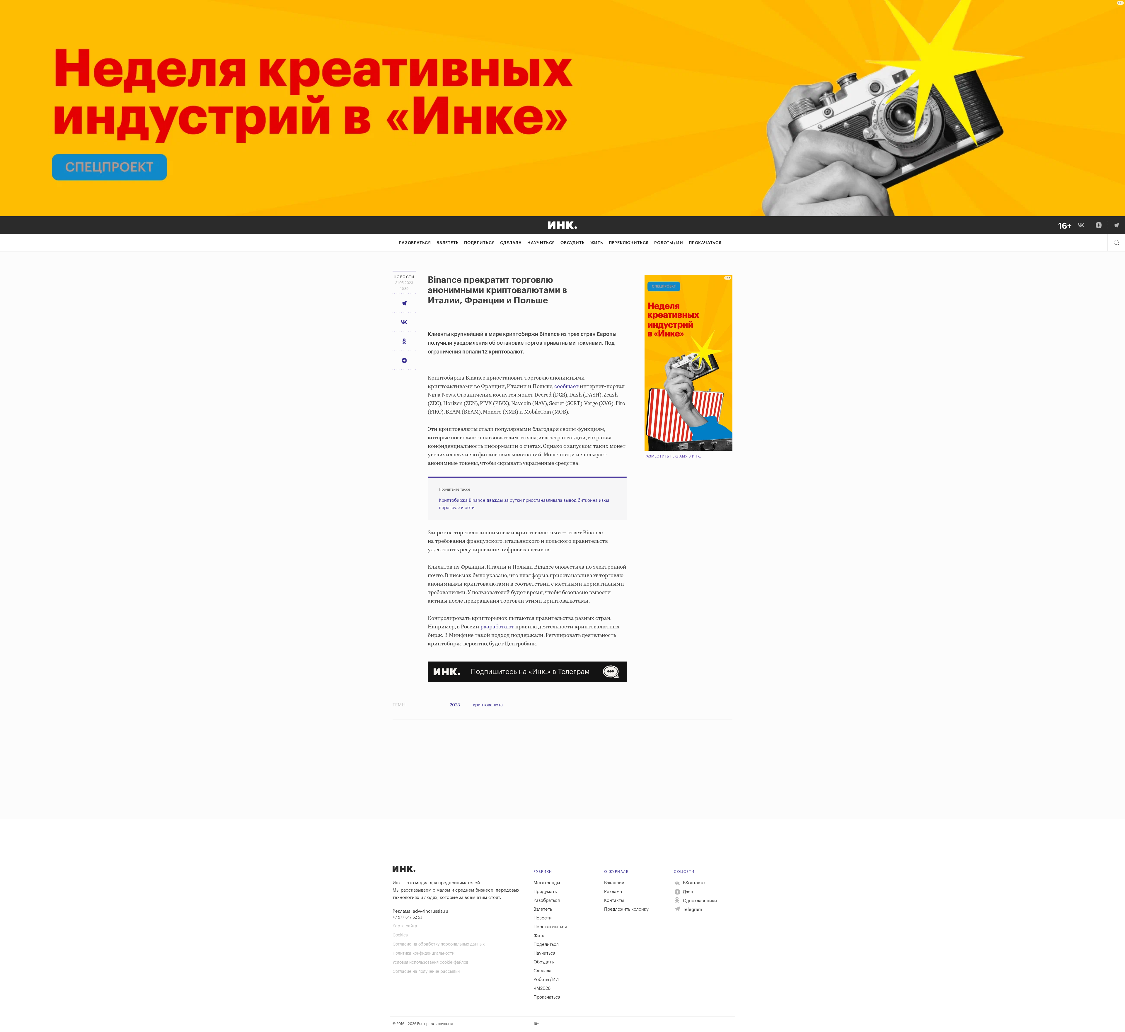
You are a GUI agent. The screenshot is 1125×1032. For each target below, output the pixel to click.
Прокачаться (705, 243)
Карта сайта (405, 926)
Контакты (614, 900)
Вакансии (614, 883)
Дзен (687, 892)
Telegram (692, 909)
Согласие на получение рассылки (426, 972)
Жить (596, 243)
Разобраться (415, 243)
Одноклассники (699, 901)
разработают (497, 627)
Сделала (511, 243)
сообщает (566, 386)
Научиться (541, 243)
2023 (455, 705)
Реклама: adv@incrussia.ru (420, 911)
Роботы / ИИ (668, 243)
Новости (542, 918)
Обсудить (572, 243)
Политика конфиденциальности (423, 953)
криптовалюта (488, 705)
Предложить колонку (626, 909)
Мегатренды (546, 883)
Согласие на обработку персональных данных (439, 944)
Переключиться (629, 243)
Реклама (613, 892)
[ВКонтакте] (1081, 225)
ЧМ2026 (541, 988)
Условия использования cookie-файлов (430, 962)
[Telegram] (1116, 225)
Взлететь (447, 243)
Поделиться (479, 243)
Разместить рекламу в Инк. (673, 456)
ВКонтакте (693, 883)
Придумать (545, 892)
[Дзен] (1098, 225)
